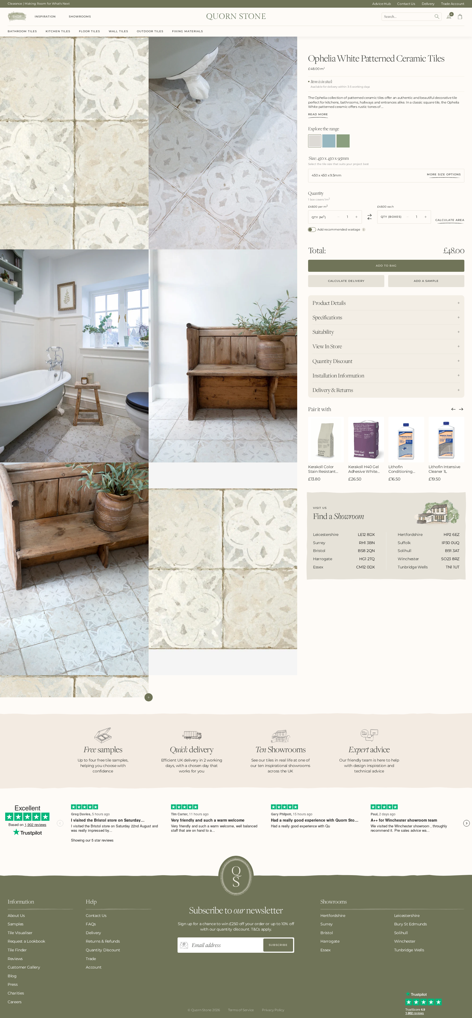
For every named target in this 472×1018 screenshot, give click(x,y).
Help (91, 901)
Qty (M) (319, 217)
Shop (17, 16)
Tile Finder (17, 950)
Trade (91, 958)
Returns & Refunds (103, 941)
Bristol (326, 932)
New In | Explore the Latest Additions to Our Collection (48, 3)
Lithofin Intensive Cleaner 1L (444, 469)
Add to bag (386, 265)
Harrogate (329, 941)
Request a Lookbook (26, 941)
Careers (15, 1001)
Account (93, 967)
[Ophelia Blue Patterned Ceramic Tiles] (328, 140)
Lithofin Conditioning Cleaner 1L (400, 469)
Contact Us (406, 4)
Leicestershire (407, 915)
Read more (318, 114)
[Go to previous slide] (453, 409)
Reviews (15, 958)
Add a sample (426, 280)
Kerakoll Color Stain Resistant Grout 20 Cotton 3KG (323, 469)
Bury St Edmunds (410, 924)
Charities (16, 993)
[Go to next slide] (461, 409)
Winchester (404, 941)
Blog (12, 975)
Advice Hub (381, 4)
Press (13, 984)
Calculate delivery (346, 280)
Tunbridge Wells (409, 950)
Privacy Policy (273, 1010)
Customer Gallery (24, 967)
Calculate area (449, 220)
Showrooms (80, 16)
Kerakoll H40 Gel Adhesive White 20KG (363, 469)
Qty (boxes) (391, 217)
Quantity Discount (103, 950)
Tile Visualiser (20, 932)
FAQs (91, 924)
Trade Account (452, 4)
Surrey (326, 924)
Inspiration (45, 16)
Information (21, 901)
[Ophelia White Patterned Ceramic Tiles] (314, 140)
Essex (325, 950)
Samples (15, 924)
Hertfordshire (332, 915)
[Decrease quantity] (338, 217)
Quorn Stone (201, 1010)
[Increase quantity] (356, 217)
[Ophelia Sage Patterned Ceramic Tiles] (343, 140)
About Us (16, 915)
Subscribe (278, 945)
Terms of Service (241, 1010)
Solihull (401, 932)
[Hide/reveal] (148, 697)
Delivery (428, 4)
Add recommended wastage (338, 229)
